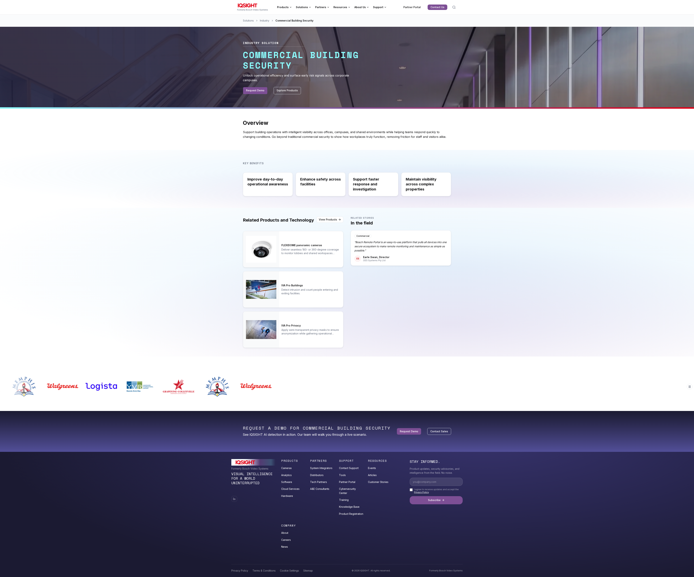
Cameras (286, 468)
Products (283, 7)
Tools (342, 475)
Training (344, 499)
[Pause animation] (690, 387)
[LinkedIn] (234, 499)
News (284, 546)
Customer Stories (378, 481)
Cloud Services (290, 488)
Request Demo (255, 90)
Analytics (286, 475)
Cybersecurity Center (347, 490)
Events (372, 468)
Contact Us (437, 7)
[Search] (454, 7)
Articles (372, 475)
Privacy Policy (421, 492)
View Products (328, 219)
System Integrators (321, 468)
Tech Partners (318, 481)
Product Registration (351, 513)
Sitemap (308, 570)
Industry (264, 20)
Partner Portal (412, 7)
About (284, 532)
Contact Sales (439, 431)
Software (286, 481)
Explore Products (287, 90)
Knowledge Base (349, 506)
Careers (286, 539)
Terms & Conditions (264, 570)
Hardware (287, 495)
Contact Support (349, 468)
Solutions (302, 7)
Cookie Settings (289, 570)
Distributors (317, 475)
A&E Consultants (319, 488)
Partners (320, 7)
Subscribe (434, 500)
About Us (360, 7)
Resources (340, 7)
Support (378, 7)
